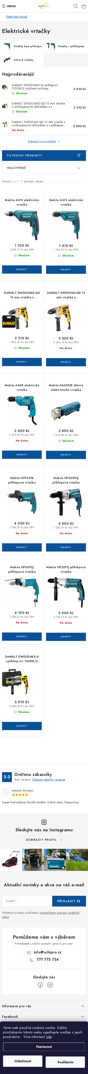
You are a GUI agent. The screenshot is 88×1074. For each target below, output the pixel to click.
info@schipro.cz (48, 952)
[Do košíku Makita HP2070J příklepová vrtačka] (22, 636)
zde (49, 1036)
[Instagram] (50, 985)
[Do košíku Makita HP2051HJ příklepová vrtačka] (66, 547)
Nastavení (44, 1046)
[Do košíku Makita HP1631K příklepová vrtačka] (22, 547)
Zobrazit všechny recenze (48, 780)
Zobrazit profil (41, 840)
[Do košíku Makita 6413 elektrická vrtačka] (66, 270)
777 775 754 (47, 959)
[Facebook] (40, 985)
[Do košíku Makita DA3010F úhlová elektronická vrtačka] (66, 455)
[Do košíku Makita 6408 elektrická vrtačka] (22, 455)
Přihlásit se (69, 901)
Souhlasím (65, 1062)
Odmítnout (22, 1061)
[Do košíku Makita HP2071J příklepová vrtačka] (66, 637)
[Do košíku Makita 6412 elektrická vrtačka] (22, 269)
